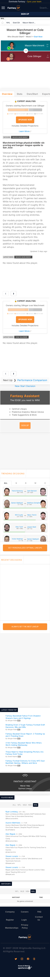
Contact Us (39, 918)
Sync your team (34, 1)
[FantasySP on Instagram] (22, 959)
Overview (7, 94)
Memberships (11, 928)
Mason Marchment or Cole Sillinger (30, 23)
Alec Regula (10, 834)
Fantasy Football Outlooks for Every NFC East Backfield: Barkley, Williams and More (25, 762)
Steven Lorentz (12, 856)
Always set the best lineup (25, 627)
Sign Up (25, 14)
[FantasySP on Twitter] (16, 959)
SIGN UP (25, 425)
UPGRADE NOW (25, 120)
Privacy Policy (24, 926)
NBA (30, 805)
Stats (19, 94)
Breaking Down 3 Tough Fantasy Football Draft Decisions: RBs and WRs (25, 726)
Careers (24, 912)
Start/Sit (16, 23)
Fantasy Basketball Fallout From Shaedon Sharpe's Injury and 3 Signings (23, 717)
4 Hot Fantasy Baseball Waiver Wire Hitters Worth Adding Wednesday (24, 744)
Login (24, 920)
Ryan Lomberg (12, 812)
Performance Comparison (32, 380)
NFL (19, 805)
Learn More (24, 131)
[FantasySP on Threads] (34, 959)
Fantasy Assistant (24, 396)
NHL (2, 18)
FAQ (39, 912)
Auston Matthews (13, 823)
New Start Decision (25, 386)
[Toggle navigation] (3, 7)
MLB (25, 805)
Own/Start (32, 94)
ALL (5, 483)
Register (10, 920)
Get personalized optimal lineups (25, 548)
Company (10, 912)
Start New (38, 37)
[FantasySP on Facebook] (28, 959)
